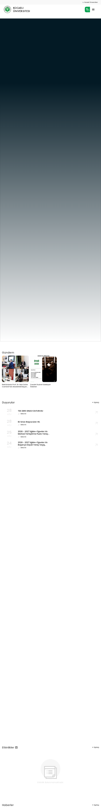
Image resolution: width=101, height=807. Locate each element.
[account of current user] (93, 9)
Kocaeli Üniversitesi (91, 2)
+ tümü (95, 747)
